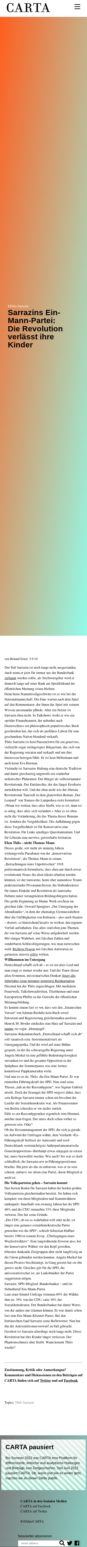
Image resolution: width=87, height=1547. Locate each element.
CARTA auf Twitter (33, 1511)
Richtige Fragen (24, 948)
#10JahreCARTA (32, 1521)
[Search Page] (62, 1544)
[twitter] (69, 1544)
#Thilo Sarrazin (18, 306)
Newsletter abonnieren (35, 1536)
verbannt (10, 677)
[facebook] (77, 1544)
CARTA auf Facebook (35, 1506)
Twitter (45, 1380)
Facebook (71, 1380)
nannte (9, 1028)
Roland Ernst (18, 658)
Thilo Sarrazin (24, 1402)
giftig (34, 954)
